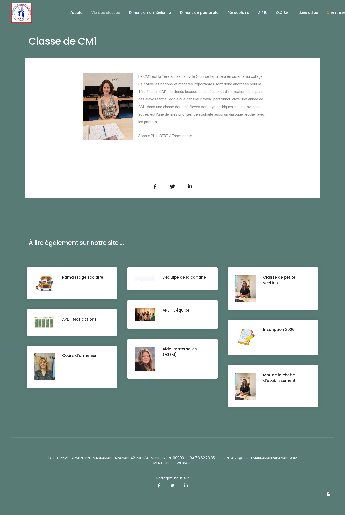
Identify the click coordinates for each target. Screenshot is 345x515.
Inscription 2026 (279, 329)
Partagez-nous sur (172, 478)
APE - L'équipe (176, 310)
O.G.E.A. (282, 12)
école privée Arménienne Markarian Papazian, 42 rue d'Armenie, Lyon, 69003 (116, 457)
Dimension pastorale (199, 12)
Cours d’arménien (80, 355)
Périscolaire (238, 12)
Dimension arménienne (150, 12)
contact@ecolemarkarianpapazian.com (259, 457)
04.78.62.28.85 (202, 457)
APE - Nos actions (79, 319)
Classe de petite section (279, 280)
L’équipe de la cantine (184, 277)
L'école (76, 12)
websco (184, 463)
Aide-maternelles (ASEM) (180, 351)
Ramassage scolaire (82, 277)
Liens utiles (308, 12)
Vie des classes (105, 12)
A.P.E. (262, 12)
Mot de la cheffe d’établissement (279, 377)
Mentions (162, 463)
